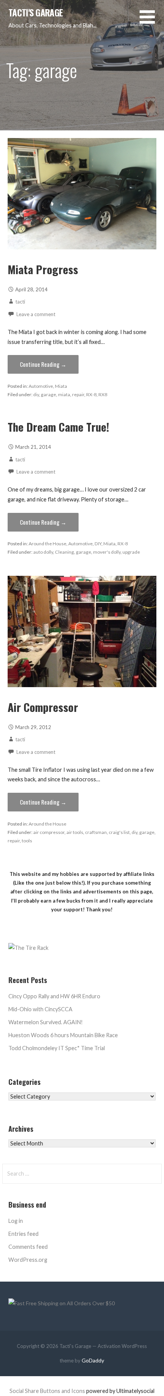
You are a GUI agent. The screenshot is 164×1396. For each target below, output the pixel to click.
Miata (61, 386)
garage (48, 394)
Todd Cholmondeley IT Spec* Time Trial (56, 1048)
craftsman (96, 832)
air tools (74, 832)
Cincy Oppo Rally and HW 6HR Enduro (54, 996)
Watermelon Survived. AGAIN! (45, 1022)
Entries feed (23, 1234)
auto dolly (43, 552)
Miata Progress (43, 269)
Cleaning (64, 552)
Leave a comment (35, 314)
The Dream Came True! (58, 427)
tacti (20, 302)
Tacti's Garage (35, 12)
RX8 (102, 394)
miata (64, 394)
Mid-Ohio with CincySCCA (40, 1009)
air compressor (48, 832)
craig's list (119, 832)
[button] (152, 21)
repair (78, 394)
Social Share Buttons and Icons (47, 1391)
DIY (98, 543)
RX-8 (91, 394)
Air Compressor (43, 707)
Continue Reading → (43, 364)
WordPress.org (27, 1259)
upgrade (131, 552)
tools (27, 840)
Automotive (41, 386)
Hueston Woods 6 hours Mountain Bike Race (63, 1035)
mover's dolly (107, 552)
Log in (15, 1221)
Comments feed (28, 1246)
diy (36, 394)
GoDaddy (93, 1360)
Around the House (47, 543)
